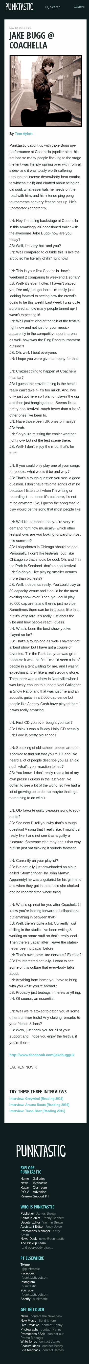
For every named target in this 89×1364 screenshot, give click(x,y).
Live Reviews (42, 1325)
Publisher (38, 1213)
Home (25, 1178)
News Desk (43, 1238)
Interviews (40, 1183)
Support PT (41, 1196)
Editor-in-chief (42, 1218)
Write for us (41, 1341)
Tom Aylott (24, 134)
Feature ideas (42, 1346)
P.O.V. (25, 1192)
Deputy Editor (42, 1222)
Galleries (39, 1178)
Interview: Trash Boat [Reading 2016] (37, 1111)
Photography (41, 1329)
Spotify (34, 1299)
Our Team (40, 1187)
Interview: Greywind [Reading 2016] (36, 1098)
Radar (25, 1187)
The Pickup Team (33, 1243)
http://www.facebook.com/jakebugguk (41, 1055)
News (24, 1183)
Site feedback (42, 1350)
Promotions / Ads (42, 1336)
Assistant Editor (41, 1226)
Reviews (27, 1196)
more (81, 7)
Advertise (39, 1192)
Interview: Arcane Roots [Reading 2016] (39, 1105)
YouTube (34, 1292)
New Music (38, 1320)
